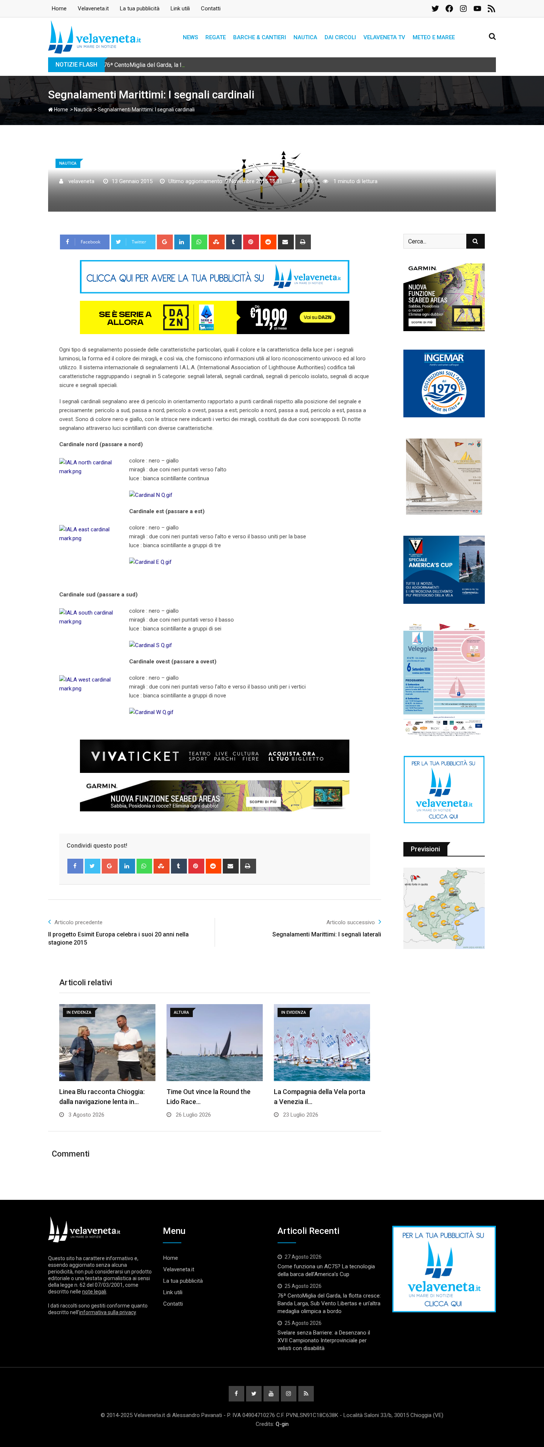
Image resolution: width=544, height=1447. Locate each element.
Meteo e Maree (434, 37)
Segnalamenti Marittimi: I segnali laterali (326, 934)
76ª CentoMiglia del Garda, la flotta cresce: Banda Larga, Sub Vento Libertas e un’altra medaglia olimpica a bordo (248, 64)
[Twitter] (93, 866)
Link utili (180, 8)
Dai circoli (340, 37)
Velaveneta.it (93, 8)
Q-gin (282, 1424)
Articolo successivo (350, 922)
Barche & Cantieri (259, 37)
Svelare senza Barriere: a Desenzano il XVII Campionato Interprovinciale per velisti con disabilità (324, 1340)
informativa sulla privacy (107, 1312)
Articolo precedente (78, 922)
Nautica (305, 37)
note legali (94, 1292)
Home (59, 8)
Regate (215, 37)
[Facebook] (75, 866)
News (190, 37)
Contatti (211, 8)
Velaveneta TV (384, 37)
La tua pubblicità (139, 8)
